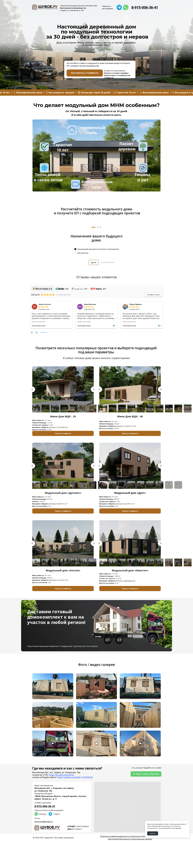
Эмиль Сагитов (44, 304)
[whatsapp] (125, 7)
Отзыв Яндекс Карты (38, 325)
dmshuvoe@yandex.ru (44, 821)
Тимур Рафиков (135, 304)
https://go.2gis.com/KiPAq (61, 774)
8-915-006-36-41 (144, 7)
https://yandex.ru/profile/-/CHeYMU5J (75, 777)
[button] (32, 332)
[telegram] (119, 7)
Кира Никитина (90, 304)
